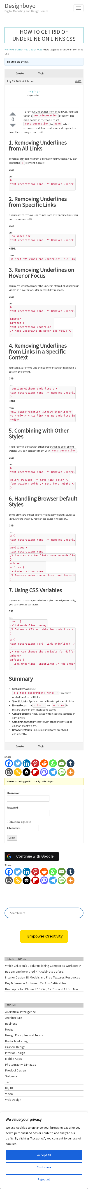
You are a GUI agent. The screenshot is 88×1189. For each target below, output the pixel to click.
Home (8, 49)
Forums (17, 49)
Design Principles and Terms (24, 1035)
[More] (70, 772)
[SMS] (62, 772)
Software (11, 1076)
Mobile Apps (13, 1059)
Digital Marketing (16, 1041)
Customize (44, 1167)
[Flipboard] (35, 772)
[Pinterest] (35, 763)
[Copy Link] (18, 772)
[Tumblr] (70, 763)
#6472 (78, 81)
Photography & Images (20, 1064)
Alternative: (14, 828)
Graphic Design (15, 1047)
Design (9, 1029)
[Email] (62, 763)
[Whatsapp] (53, 763)
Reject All (44, 1179)
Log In (12, 837)
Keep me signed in (20, 822)
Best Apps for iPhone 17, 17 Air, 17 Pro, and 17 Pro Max (41, 989)
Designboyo (26, 7)
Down (12, 125)
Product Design (15, 1070)
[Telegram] (53, 772)
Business (11, 1023)
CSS (40, 49)
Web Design (30, 49)
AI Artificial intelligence (20, 1012)
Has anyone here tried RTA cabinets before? (35, 971)
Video (9, 1094)
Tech (8, 1082)
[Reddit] (44, 763)
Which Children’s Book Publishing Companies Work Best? (43, 966)
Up (12, 114)
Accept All (44, 1155)
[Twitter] (18, 763)
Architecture (13, 1018)
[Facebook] (9, 763)
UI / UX (9, 1088)
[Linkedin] (26, 763)
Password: (13, 807)
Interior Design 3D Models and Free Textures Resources (42, 977)
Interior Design (15, 1053)
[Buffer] (26, 772)
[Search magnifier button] (78, 913)
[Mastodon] (44, 772)
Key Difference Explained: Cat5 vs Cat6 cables (35, 983)
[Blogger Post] (9, 772)
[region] (44, 1150)
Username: (13, 793)
